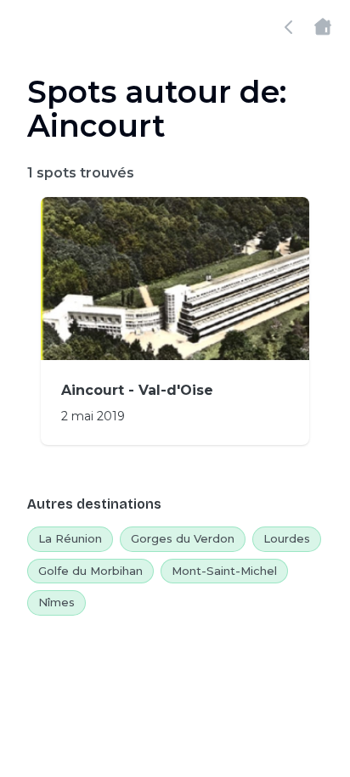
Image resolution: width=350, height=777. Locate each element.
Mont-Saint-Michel (224, 570)
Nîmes (56, 602)
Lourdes (286, 538)
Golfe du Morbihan (90, 570)
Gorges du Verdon (182, 538)
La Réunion (70, 538)
